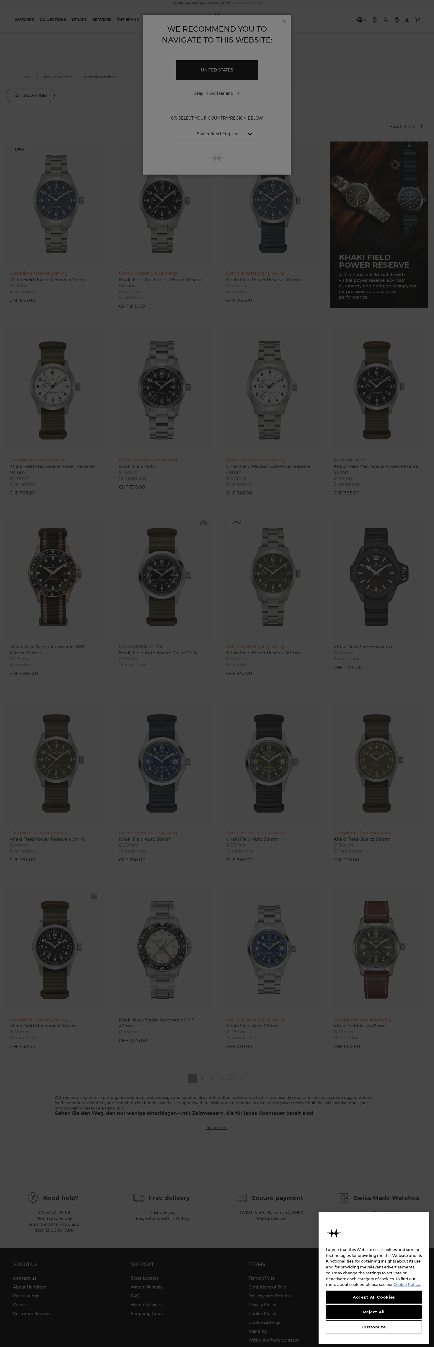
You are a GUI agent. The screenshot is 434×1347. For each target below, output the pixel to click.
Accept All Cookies (374, 1297)
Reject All (374, 1311)
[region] (374, 1278)
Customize (374, 1327)
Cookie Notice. (407, 1284)
